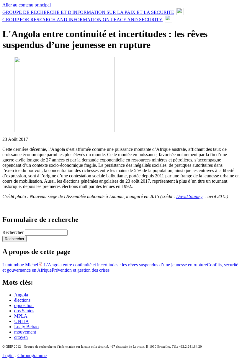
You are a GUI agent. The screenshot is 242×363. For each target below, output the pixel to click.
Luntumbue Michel (20, 264)
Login (8, 355)
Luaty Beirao (26, 326)
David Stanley (189, 196)
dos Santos (24, 310)
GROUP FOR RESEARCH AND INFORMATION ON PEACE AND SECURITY (82, 19)
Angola (21, 294)
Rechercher (13, 232)
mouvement (25, 331)
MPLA (20, 316)
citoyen (21, 337)
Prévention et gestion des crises (80, 270)
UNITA (21, 321)
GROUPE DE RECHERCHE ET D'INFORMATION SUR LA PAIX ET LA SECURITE (88, 12)
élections (22, 300)
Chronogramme (32, 355)
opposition (24, 305)
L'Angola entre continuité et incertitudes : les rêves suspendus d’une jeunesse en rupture (125, 264)
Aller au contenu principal (26, 4)
